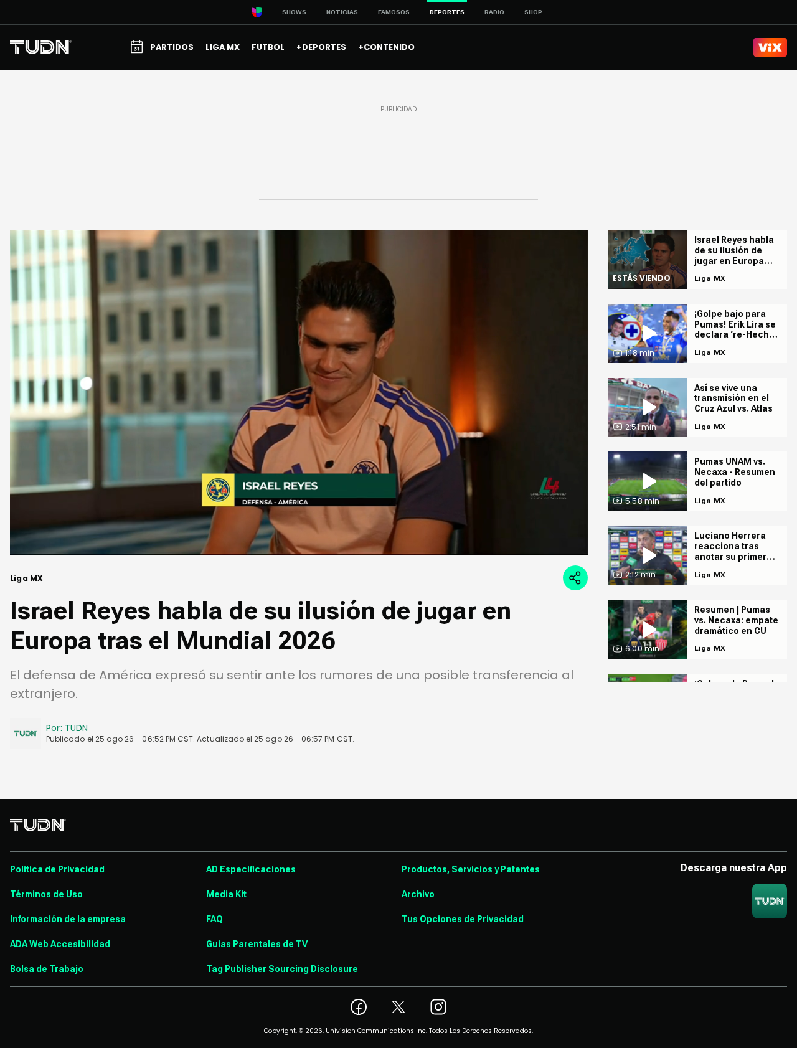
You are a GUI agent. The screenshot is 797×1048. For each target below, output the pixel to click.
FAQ (214, 919)
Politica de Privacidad (57, 869)
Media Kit (226, 894)
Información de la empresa (68, 919)
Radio (494, 12)
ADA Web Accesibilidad (60, 944)
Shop (533, 12)
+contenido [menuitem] (386, 47)
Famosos (394, 12)
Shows (294, 12)
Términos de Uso (46, 894)
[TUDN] (41, 47)
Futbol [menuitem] (268, 47)
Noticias (342, 12)
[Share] (575, 577)
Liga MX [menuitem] (222, 47)
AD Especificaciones (251, 869)
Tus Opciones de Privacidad (463, 919)
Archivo (418, 894)
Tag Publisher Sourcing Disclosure (282, 969)
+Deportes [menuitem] (321, 47)
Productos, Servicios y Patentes (471, 869)
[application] (299, 392)
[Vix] (770, 47)
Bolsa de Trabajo (46, 969)
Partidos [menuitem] (172, 47)
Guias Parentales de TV (257, 944)
